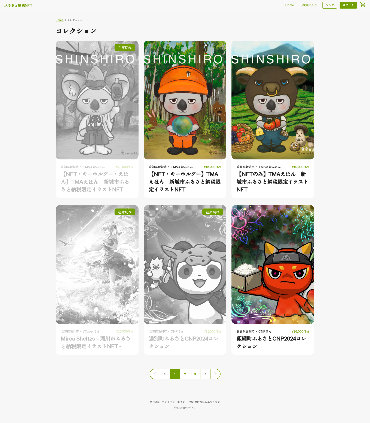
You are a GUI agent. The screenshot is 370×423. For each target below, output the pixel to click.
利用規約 (155, 402)
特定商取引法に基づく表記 (204, 402)
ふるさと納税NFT (18, 5)
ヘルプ (329, 5)
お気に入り (309, 5)
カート (363, 5)
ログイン (348, 5)
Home (289, 5)
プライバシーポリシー (175, 402)
